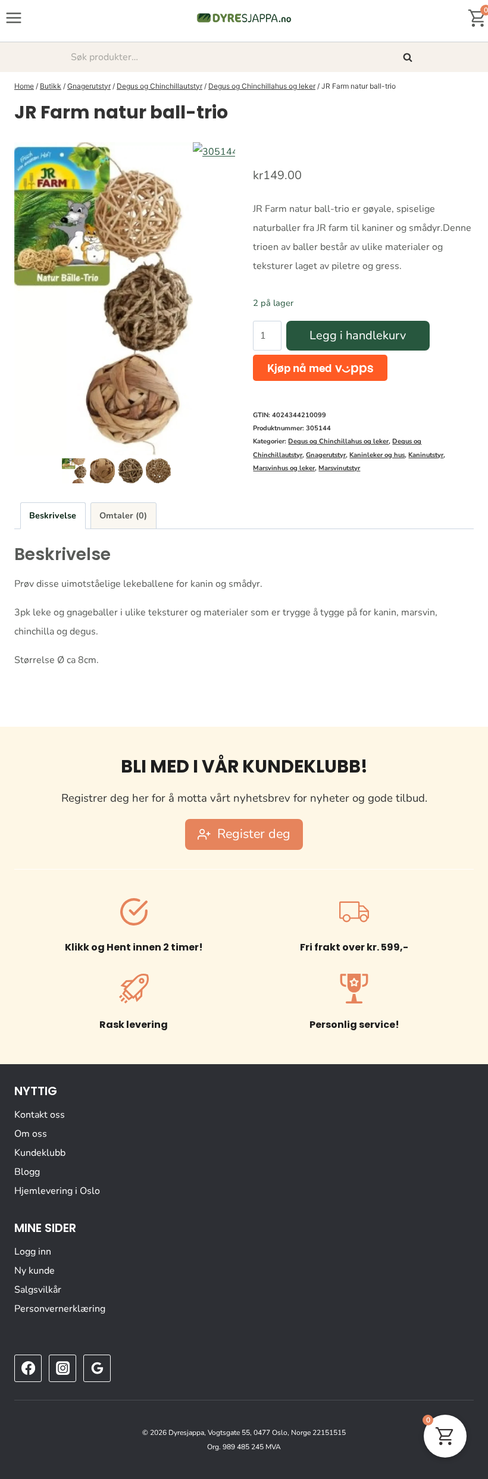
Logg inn (32, 1251)
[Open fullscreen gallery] (223, 443)
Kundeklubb (39, 1152)
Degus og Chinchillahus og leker (338, 441)
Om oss (30, 1133)
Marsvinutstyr (339, 468)
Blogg (27, 1171)
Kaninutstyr (425, 455)
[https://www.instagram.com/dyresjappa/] (62, 1368)
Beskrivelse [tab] (52, 515)
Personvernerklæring (59, 1308)
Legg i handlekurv (357, 335)
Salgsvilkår (37, 1289)
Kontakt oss (39, 1114)
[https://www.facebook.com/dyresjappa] (28, 1368)
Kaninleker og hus (377, 455)
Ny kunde (34, 1270)
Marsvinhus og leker (284, 468)
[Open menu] (14, 17)
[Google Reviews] (97, 1368)
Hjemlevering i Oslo (57, 1190)
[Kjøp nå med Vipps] (320, 368)
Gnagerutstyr (326, 455)
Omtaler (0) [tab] (123, 515)
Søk (409, 57)
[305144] (103, 298)
